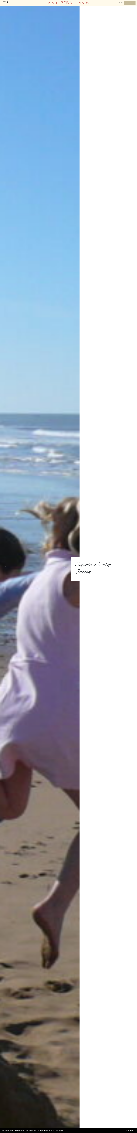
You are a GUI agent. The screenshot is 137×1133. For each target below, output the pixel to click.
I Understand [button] (130, 1130)
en (122, 3)
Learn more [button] (59, 1130)
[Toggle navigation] (4, 2)
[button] (6, 566)
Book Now (130, 3)
